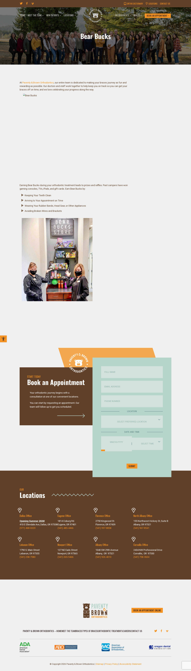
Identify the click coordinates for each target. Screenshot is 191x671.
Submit (132, 466)
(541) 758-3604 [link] (141, 557)
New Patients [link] (52, 15)
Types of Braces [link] (90, 631)
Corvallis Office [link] (140, 545)
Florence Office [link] (103, 516)
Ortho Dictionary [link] (135, 3)
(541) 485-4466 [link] (65, 528)
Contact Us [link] (165, 3)
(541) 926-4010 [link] (103, 557)
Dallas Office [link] (26, 516)
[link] (3, 339)
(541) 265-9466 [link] (65, 557)
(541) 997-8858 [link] (103, 528)
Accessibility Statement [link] (130, 664)
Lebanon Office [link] (27, 545)
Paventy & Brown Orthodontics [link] (38, 82)
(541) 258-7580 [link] (27, 557)
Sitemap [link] (99, 664)
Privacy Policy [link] (111, 664)
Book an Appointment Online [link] (147, 610)
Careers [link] (127, 631)
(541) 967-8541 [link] (141, 528)
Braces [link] (136, 15)
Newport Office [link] (65, 545)
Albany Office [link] (102, 545)
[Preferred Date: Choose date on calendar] (103, 450)
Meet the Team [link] (34, 15)
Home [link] (22, 15)
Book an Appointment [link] (157, 15)
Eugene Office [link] (64, 516)
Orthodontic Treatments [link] (110, 631)
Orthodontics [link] (122, 15)
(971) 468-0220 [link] (27, 528)
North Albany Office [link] (142, 516)
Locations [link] (153, 3)
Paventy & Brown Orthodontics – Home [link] (42, 631)
